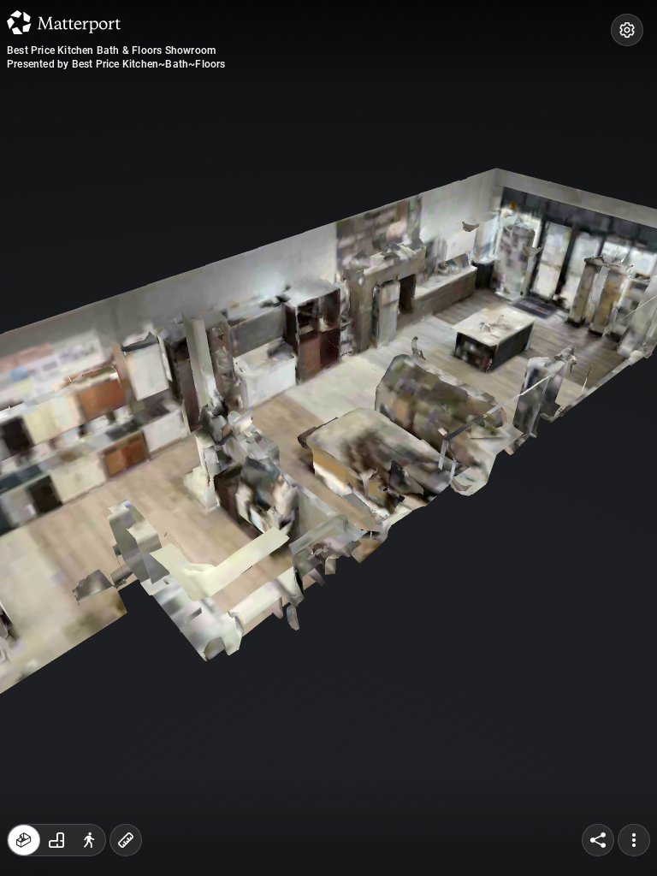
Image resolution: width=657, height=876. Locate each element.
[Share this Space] (598, 840)
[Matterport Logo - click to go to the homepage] (63, 22)
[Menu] (634, 840)
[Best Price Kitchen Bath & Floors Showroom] (328, 438)
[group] (56, 840)
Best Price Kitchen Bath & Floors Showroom (111, 50)
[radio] (24, 840)
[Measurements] (126, 840)
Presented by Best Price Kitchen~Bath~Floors (116, 64)
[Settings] (627, 30)
